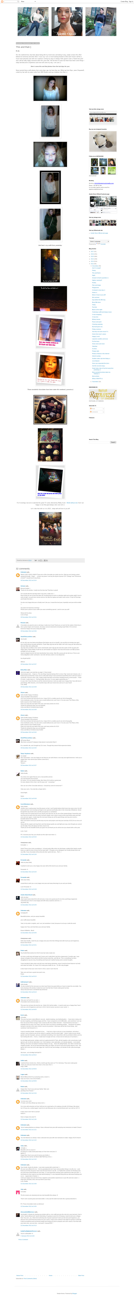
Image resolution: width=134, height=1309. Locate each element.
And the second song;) (98, 366)
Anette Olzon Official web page (99, 233)
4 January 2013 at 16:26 (27, 1236)
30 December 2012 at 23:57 (29, 765)
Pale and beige (96, 285)
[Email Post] (35, 560)
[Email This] (39, 560)
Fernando (23, 860)
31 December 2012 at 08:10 (29, 1055)
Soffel (22, 1060)
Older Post (81, 1275)
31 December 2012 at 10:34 (29, 1093)
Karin (22, 1015)
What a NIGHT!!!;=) (97, 378)
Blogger (74, 1293)
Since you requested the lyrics (100, 363)
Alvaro (23, 692)
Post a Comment (23, 1239)
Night (93, 275)
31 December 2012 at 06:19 (29, 992)
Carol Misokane (25, 804)
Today (94, 304)
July (22, 1189)
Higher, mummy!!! (97, 280)
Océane (23, 586)
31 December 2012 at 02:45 (29, 905)
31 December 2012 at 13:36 (29, 1183)
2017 (92, 251)
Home (50, 1275)
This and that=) (96, 273)
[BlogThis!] (41, 560)
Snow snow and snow (98, 344)
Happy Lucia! (96, 336)
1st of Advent (95, 361)
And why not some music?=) (100, 331)
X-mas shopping (96, 314)
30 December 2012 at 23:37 (29, 664)
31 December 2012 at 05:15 (29, 976)
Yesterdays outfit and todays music (102, 312)
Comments (94, 412)
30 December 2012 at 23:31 (29, 617)
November (95, 381)
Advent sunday (96, 356)
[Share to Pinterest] (47, 560)
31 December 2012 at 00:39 (29, 798)
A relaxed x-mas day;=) (98, 290)
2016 (92, 254)
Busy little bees (96, 302)
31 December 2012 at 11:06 (28, 1119)
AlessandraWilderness (27, 1212)
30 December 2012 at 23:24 (29, 580)
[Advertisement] (50, 1257)
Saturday (94, 346)
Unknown (23, 572)
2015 (92, 256)
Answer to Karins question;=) (100, 278)
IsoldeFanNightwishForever (29, 1231)
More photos (95, 376)
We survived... (96, 297)
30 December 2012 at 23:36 (29, 631)
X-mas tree (95, 317)
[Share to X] (43, 560)
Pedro (22, 950)
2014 (92, 259)
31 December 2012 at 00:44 (29, 837)
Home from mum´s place (99, 334)
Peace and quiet (96, 322)
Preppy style (95, 351)
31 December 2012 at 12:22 (29, 1140)
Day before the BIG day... (99, 300)
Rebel (22, 1086)
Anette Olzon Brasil (26, 895)
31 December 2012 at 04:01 (29, 945)
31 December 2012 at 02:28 (29, 889)
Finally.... (94, 282)
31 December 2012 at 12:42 (29, 1159)
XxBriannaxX (24, 982)
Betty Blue (24, 670)
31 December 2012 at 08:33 (29, 1069)
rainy (22, 1145)
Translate (103, 244)
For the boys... (96, 341)
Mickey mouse (96, 319)
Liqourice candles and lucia (100, 339)
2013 (92, 261)
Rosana (23, 622)
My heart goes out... (97, 326)
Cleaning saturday (97, 324)
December (95, 266)
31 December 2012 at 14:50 (29, 1206)
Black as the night (97, 309)
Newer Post (19, 1275)
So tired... (94, 348)
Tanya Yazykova (25, 753)
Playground (95, 287)
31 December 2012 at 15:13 (29, 1225)
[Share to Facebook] (45, 560)
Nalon (22, 771)
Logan (22, 1074)
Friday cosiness (96, 329)
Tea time (94, 307)
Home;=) (94, 292)
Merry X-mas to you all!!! (99, 295)
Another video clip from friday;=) (101, 358)
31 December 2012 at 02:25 (29, 872)
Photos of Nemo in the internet (100, 353)
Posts (93, 408)
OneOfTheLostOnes (26, 636)
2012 (92, 263)
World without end (72, 503)
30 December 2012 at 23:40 (29, 732)
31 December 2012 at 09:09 (29, 1081)
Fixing (94, 270)
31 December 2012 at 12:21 (29, 1129)
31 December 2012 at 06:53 (29, 1009)
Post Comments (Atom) (30, 1278)
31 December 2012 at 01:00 (29, 854)
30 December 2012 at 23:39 (29, 687)
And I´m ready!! (96, 268)
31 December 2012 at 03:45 (29, 933)
